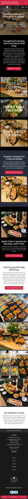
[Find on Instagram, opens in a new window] (12, 452)
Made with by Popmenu (11, 430)
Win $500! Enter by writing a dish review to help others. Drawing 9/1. (10, 2)
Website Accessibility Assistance (14, 487)
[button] (14, 308)
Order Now (14, 497)
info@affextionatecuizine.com (14, 444)
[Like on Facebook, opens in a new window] (14, 452)
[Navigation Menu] (26, 7)
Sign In (4, 497)
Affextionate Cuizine (14, 480)
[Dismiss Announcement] (25, 2)
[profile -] (23, 7)
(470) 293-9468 (14, 442)
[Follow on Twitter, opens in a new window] (15, 452)
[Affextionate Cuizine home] (7, 9)
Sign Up (23, 497)
